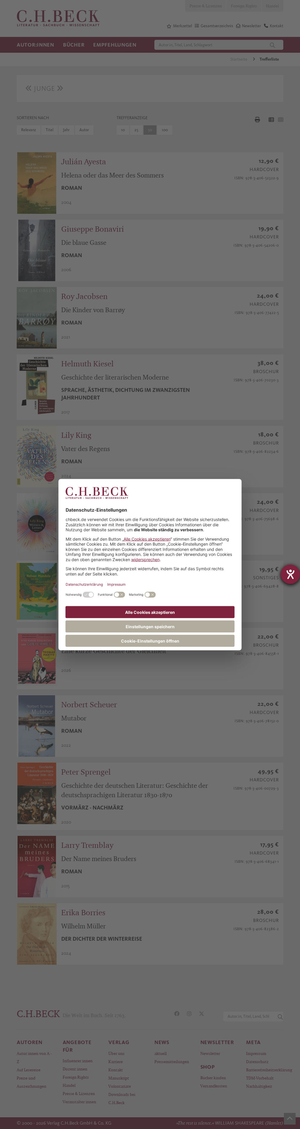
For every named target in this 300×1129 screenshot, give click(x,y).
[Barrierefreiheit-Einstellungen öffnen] (290, 574)
